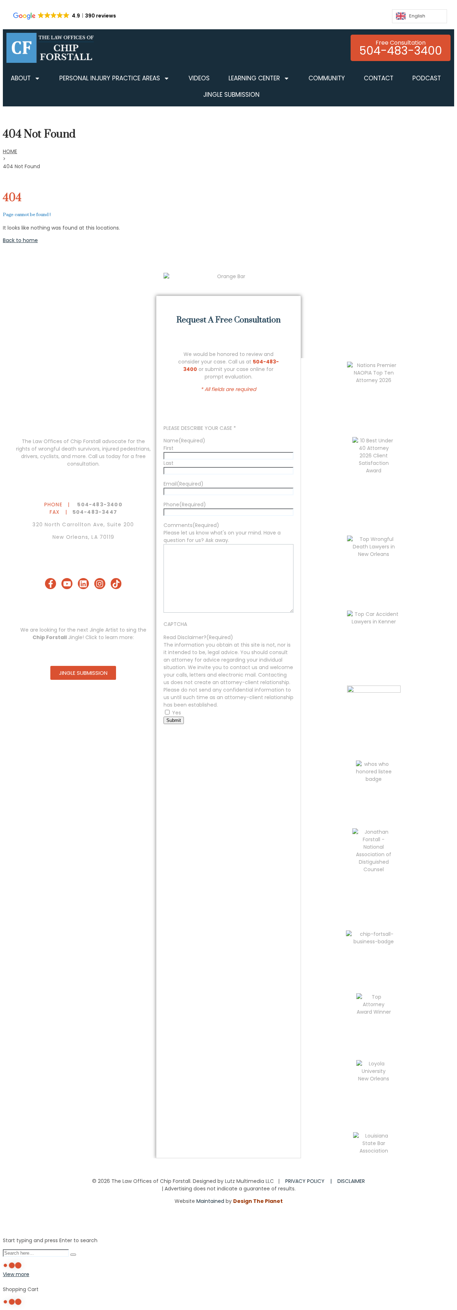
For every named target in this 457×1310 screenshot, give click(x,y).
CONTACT (378, 78)
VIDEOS (199, 78)
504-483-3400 (99, 504)
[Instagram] (99, 583)
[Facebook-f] (50, 583)
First (169, 448)
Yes (176, 712)
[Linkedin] (83, 583)
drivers (29, 456)
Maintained (210, 1201)
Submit (173, 720)
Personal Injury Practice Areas (109, 78)
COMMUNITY (326, 78)
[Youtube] (66, 583)
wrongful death (57, 448)
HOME (10, 151)
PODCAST (426, 78)
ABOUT (21, 78)
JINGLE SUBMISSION (231, 94)
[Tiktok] (116, 583)
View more (16, 1274)
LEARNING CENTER (254, 78)
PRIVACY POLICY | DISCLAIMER (325, 1181)
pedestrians (135, 448)
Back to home (20, 240)
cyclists (49, 456)
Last (169, 463)
